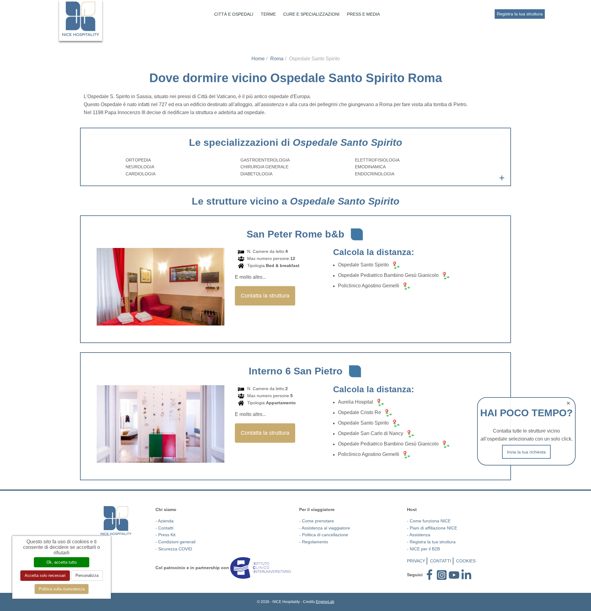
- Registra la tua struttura (431, 541)
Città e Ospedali (233, 14)
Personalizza (86, 575)
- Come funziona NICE (429, 520)
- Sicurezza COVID (173, 548)
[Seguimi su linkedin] (466, 574)
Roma (276, 58)
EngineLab (325, 602)
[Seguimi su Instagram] (441, 574)
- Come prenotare (316, 520)
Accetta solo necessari (45, 575)
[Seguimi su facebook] (429, 574)
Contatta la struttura (265, 296)
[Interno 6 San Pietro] (160, 427)
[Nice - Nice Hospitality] (80, 19)
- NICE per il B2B (423, 548)
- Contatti (164, 527)
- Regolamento (313, 541)
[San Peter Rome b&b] (160, 290)
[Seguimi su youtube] (454, 574)
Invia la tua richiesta (526, 451)
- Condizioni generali (175, 541)
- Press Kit (165, 534)
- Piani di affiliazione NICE (432, 527)
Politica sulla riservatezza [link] (62, 589)
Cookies (466, 560)
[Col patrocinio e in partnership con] (260, 567)
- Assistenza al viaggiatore (324, 527)
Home (258, 58)
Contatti (440, 560)
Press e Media (363, 14)
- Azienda (164, 520)
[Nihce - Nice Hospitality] (116, 520)
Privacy (416, 560)
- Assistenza (418, 534)
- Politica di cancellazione (323, 534)
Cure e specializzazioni (311, 14)
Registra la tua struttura (520, 13)
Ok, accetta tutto (61, 562)
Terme (268, 14)
